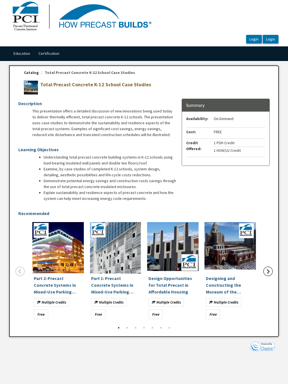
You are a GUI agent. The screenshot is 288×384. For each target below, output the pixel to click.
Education (21, 53)
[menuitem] (21, 53)
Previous (20, 271)
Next (268, 271)
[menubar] (36, 53)
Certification (49, 53)
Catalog (31, 72)
